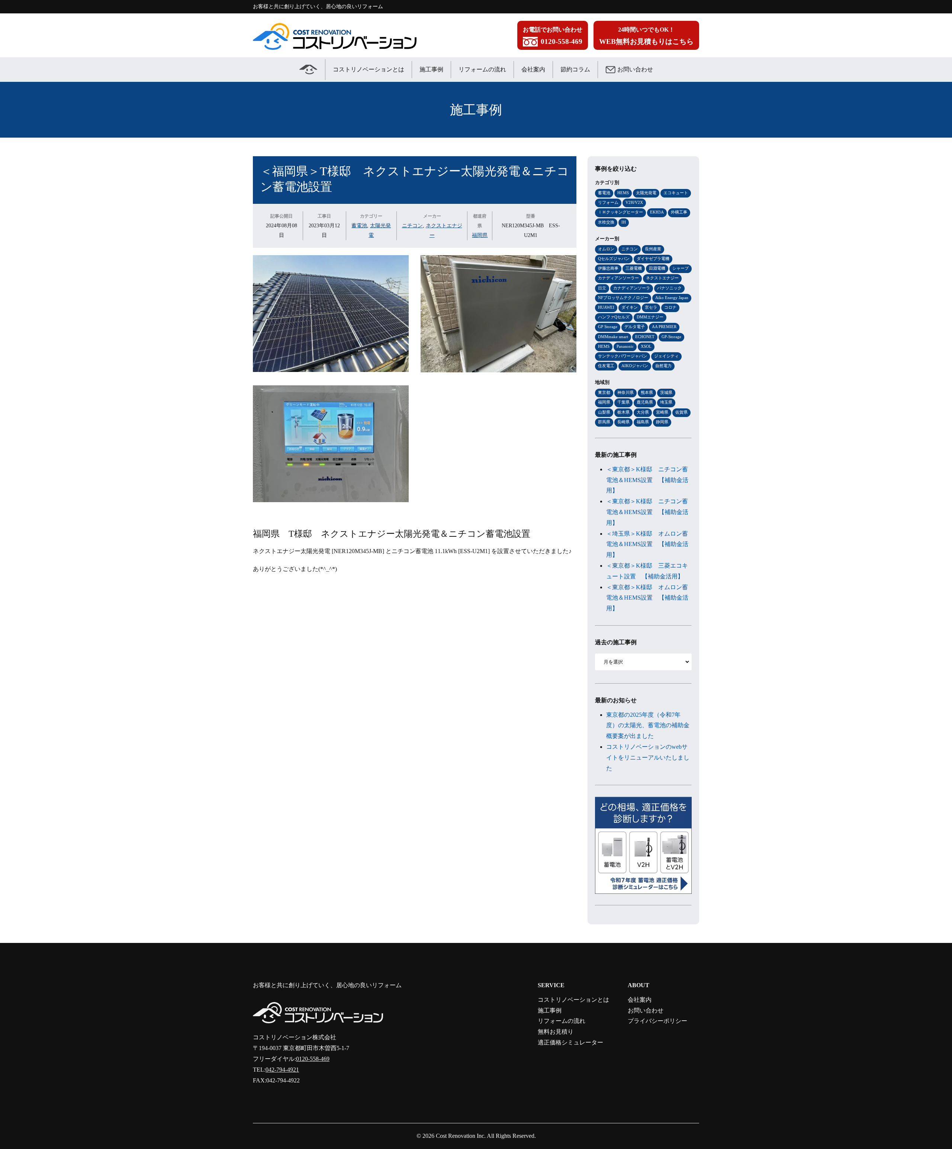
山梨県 (604, 412)
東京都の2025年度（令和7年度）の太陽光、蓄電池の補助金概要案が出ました (647, 725)
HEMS (623, 192)
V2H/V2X (634, 202)
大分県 (643, 412)
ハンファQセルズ (614, 317)
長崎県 (623, 422)
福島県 (643, 422)
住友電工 (606, 365)
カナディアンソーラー (618, 278)
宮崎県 (662, 412)
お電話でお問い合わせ (552, 35)
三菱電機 (633, 268)
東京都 (604, 392)
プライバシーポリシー (657, 1021)
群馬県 (604, 422)
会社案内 (533, 69)
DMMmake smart (613, 336)
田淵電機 (657, 268)
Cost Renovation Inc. (461, 1136)
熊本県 (647, 392)
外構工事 (679, 212)
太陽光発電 (646, 192)
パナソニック (669, 288)
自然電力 (663, 365)
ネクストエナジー (662, 278)
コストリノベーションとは (368, 69)
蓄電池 (359, 225)
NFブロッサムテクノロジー (623, 297)
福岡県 (480, 235)
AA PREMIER (664, 326)
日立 (602, 288)
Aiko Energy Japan (671, 297)
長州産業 (653, 249)
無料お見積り (555, 1031)
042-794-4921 (282, 1069)
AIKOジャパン (634, 365)
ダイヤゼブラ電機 (653, 258)
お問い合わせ (635, 69)
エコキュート (675, 192)
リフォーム (608, 202)
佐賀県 (681, 412)
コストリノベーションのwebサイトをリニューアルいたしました (647, 757)
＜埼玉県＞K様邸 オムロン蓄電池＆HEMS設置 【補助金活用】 (647, 544)
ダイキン (629, 307)
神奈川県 (625, 392)
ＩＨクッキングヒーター (620, 212)
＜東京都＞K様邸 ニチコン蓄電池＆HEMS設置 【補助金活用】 (647, 480)
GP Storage (607, 326)
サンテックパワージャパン (622, 356)
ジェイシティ (666, 356)
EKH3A (657, 212)
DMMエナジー (650, 317)
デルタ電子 (634, 326)
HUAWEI (606, 307)
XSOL (646, 346)
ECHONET (644, 336)
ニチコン (412, 225)
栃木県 (623, 412)
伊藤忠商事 (608, 268)
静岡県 (662, 422)
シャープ (680, 268)
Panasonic (625, 346)
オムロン (606, 249)
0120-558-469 (312, 1059)
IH (623, 222)
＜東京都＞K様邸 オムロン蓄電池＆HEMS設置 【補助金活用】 (647, 598)
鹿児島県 (645, 402)
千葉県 (623, 402)
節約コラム (575, 69)
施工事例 (431, 69)
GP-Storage (671, 336)
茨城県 (666, 392)
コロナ (670, 307)
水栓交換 (606, 222)
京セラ (651, 307)
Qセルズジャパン (614, 258)
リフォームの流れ (482, 69)
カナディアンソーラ (631, 288)
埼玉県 (666, 402)
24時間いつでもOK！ (646, 35)
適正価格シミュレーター (570, 1042)
